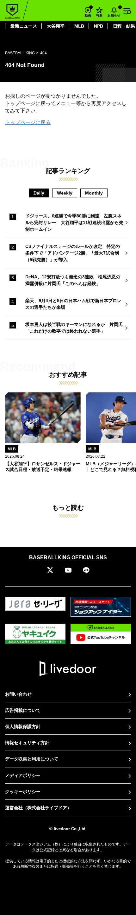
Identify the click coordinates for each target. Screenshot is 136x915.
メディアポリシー (22, 775)
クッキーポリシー (22, 791)
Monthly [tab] (94, 193)
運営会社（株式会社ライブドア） (38, 807)
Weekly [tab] (64, 193)
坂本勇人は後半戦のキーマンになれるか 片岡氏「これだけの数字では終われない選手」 (74, 328)
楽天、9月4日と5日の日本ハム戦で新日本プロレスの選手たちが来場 (73, 304)
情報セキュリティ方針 (27, 742)
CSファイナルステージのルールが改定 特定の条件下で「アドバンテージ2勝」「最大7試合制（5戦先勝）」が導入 (72, 253)
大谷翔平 (56, 26)
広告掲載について (22, 710)
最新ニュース (23, 26)
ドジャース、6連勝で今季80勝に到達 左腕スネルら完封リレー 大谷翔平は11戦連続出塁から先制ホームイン (74, 222)
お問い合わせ (18, 694)
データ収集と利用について (31, 758)
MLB (79, 26)
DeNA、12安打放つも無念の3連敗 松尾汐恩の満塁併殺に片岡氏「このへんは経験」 (72, 280)
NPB (98, 26)
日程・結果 (124, 26)
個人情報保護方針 (22, 726)
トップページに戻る (28, 122)
